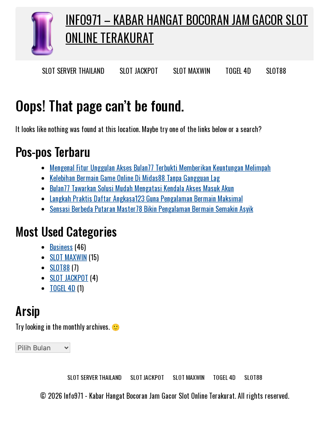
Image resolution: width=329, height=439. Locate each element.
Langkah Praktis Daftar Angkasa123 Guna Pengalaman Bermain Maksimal (146, 198)
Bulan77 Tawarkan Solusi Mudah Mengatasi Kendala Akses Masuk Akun (142, 188)
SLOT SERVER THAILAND (73, 71)
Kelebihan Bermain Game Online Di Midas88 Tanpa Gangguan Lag (135, 178)
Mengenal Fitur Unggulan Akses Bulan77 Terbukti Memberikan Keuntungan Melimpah (160, 167)
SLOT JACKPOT (139, 71)
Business (61, 247)
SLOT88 (276, 71)
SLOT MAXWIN (191, 71)
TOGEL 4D (238, 71)
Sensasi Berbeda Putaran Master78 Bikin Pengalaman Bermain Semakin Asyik (151, 209)
